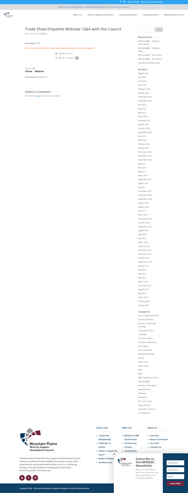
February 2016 (144, 246)
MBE (140, 370)
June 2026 (142, 81)
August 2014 (143, 289)
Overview (154, 435)
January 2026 (143, 93)
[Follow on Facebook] (28, 478)
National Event (144, 389)
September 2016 (145, 226)
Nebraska (142, 393)
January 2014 (143, 305)
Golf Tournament (145, 350)
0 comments (42, 33)
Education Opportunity (147, 342)
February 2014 (144, 301)
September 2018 (145, 199)
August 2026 (143, 73)
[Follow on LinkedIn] (22, 478)
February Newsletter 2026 (149, 63)
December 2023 (144, 152)
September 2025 (145, 101)
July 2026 (142, 77)
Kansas (141, 358)
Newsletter (142, 397)
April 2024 (142, 140)
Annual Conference (146, 319)
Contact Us (155, 447)
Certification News (145, 330)
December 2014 (144, 285)
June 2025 (142, 105)
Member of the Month (147, 385)
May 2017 (142, 211)
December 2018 (144, 191)
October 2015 (144, 258)
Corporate (142, 334)
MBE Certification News (148, 377)
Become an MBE (133, 2)
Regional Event (144, 405)
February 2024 (144, 144)
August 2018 (143, 203)
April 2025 (142, 112)
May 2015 (142, 273)
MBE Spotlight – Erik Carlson (150, 59)
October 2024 (144, 128)
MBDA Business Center (174, 15)
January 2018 (143, 207)
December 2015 (144, 250)
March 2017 (143, 215)
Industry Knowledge (146, 354)
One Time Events (145, 401)
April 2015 (142, 277)
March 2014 (143, 297)
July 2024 (142, 136)
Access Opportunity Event (148, 315)
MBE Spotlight (144, 381)
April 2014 (142, 293)
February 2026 (144, 89)
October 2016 (144, 222)
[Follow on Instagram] (35, 478)
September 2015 (145, 262)
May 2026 (142, 85)
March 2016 (143, 242)
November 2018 (145, 195)
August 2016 (143, 230)
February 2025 (144, 120)
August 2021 (143, 183)
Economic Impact (145, 338)
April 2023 (142, 171)
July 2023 (142, 163)
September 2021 (145, 179)
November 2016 (145, 218)
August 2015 (143, 266)
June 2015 (142, 270)
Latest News (143, 366)
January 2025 (143, 124)
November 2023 (145, 156)
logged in (39, 96)
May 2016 (142, 234)
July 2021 (142, 187)
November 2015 (145, 254)
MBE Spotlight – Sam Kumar (150, 55)
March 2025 (143, 116)
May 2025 (142, 108)
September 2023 (145, 160)
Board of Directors (159, 439)
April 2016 (142, 238)
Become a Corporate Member (152, 2)
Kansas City (143, 362)
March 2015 (143, 281)
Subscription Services (147, 409)
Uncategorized (144, 413)
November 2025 (145, 97)
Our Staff (154, 443)
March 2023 (143, 175)
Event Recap (143, 346)
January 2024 (143, 148)
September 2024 (145, 132)
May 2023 (142, 167)
